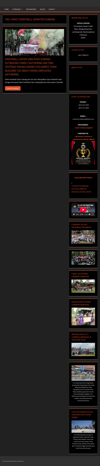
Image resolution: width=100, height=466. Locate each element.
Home (6, 9)
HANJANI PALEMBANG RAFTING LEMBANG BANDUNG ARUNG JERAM (81, 189)
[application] (83, 209)
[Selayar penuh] (93, 214)
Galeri (42, 9)
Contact (52, 9)
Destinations (31, 9)
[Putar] (74, 214)
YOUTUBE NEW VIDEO (83, 178)
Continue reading (12, 88)
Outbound (16, 9)
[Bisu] (90, 214)
